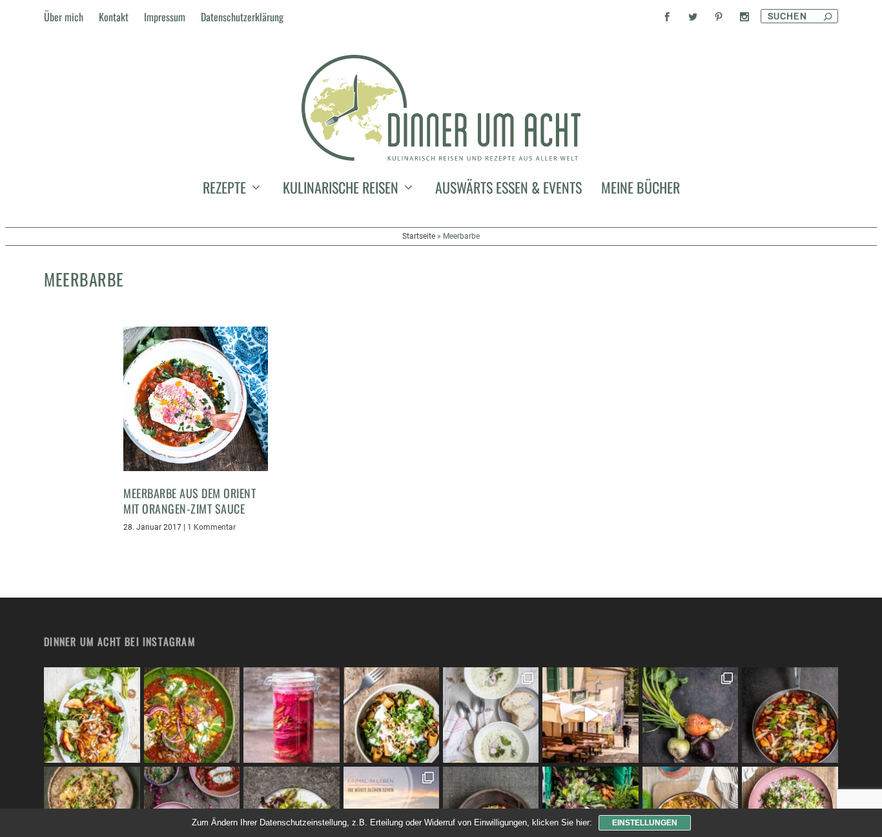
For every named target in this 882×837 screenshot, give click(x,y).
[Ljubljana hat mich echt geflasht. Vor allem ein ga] (590, 715)
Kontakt (113, 17)
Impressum (164, 17)
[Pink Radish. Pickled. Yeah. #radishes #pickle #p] (291, 715)
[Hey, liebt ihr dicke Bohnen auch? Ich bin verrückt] (789, 715)
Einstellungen (644, 822)
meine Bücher (640, 189)
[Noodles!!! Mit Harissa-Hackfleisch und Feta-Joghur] (391, 715)
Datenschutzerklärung (242, 17)
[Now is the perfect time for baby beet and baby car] (690, 715)
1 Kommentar (211, 527)
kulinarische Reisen (340, 189)
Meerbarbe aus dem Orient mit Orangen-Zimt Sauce (189, 500)
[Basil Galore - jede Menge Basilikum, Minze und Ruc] (91, 715)
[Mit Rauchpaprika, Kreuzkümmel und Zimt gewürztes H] (192, 715)
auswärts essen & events (508, 189)
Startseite (418, 236)
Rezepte (224, 189)
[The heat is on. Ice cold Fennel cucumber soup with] (490, 715)
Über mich (63, 17)
